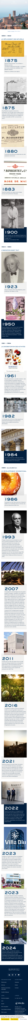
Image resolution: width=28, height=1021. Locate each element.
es (19, 998)
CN (21, 998)
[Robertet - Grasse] (14, 2)
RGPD (2, 1003)
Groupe (12, 31)
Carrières (17, 982)
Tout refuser (14, 1019)
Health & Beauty (5, 992)
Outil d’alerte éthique (6, 1009)
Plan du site (4, 1012)
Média (16, 985)
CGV (2, 1001)
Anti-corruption (4, 1006)
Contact (16, 987)
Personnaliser (23, 1019)
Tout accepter (5, 1019)
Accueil (9, 31)
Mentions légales (5, 998)
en (17, 998)
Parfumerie (3, 982)
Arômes (3, 985)
